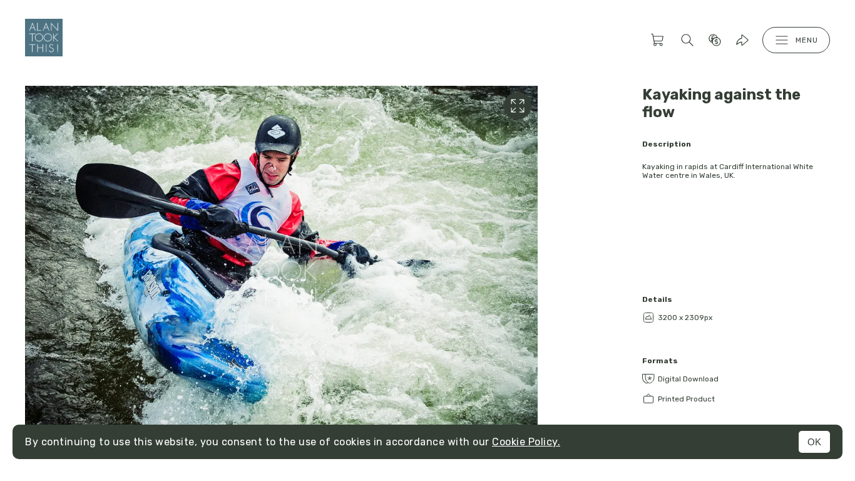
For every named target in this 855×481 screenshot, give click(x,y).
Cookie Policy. (526, 442)
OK (814, 442)
